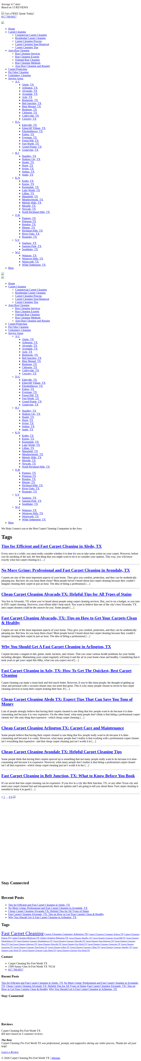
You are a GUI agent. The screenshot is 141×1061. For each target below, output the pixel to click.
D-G (17, 121)
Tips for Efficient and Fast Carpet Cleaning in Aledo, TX (51, 546)
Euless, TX (28, 134)
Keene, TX (28, 184)
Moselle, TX (29, 205)
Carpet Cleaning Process (28, 41)
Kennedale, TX (30, 187)
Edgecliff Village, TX (34, 128)
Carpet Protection (17, 69)
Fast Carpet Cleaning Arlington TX (23, 944)
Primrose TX (29, 221)
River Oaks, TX (31, 233)
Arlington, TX (30, 87)
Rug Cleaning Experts (27, 56)
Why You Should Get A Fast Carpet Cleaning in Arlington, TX (56, 646)
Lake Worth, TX (31, 190)
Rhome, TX (28, 227)
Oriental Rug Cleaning (27, 59)
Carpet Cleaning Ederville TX (49, 944)
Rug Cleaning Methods (27, 62)
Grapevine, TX (30, 149)
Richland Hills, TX (32, 230)
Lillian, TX (28, 193)
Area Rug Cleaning (18, 50)
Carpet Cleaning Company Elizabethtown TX (34, 941)
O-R (17, 215)
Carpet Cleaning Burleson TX (25, 938)
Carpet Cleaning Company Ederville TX (69, 941)
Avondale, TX (30, 94)
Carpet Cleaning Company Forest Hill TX (109, 938)
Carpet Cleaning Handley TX (80, 938)
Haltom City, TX (31, 159)
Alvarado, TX (29, 90)
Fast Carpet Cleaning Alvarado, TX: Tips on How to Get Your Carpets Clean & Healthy (56, 914)
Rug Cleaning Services (27, 53)
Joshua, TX (28, 171)
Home (11, 28)
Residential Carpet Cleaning (30, 38)
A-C (17, 81)
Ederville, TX (29, 125)
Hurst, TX (27, 165)
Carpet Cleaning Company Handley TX (116, 947)
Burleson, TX (29, 109)
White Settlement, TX (34, 264)
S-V (17, 240)
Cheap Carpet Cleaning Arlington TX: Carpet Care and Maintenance (62, 728)
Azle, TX (27, 97)
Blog (11, 267)
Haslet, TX (28, 162)
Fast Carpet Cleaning (22, 933)
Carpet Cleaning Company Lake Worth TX (39, 950)
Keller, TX (28, 180)
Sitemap (55, 1058)
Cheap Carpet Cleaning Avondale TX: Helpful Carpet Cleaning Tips (61, 751)
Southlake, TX (30, 249)
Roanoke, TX (29, 236)
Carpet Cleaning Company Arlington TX (66, 934)
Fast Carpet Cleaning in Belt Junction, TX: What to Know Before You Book (68, 775)
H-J (17, 153)
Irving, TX (28, 168)
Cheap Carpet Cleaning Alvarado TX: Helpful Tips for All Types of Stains (66, 594)
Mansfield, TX (30, 196)
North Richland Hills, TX (36, 212)
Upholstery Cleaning (19, 75)
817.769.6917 (9, 16)
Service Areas (15, 78)
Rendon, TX (29, 224)
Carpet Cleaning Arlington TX (54, 938)
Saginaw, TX (29, 243)
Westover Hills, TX (32, 258)
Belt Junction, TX (31, 103)
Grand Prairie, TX (32, 146)
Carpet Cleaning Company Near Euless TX (30, 947)
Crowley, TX (29, 118)
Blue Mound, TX (31, 106)
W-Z (17, 252)
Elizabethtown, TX (32, 131)
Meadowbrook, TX (32, 199)
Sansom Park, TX (31, 246)
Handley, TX (29, 156)
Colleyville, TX (30, 115)
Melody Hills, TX (31, 202)
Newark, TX (29, 208)
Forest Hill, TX (30, 140)
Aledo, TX (28, 84)
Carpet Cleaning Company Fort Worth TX (73, 950)
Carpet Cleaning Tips (26, 47)
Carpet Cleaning (17, 31)
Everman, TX (29, 137)
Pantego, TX (29, 218)
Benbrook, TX (30, 100)
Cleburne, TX (29, 112)
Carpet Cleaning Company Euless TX (106, 934)
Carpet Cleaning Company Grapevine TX (104, 944)
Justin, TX (27, 174)
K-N (17, 177)
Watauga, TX (29, 255)
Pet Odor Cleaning (18, 72)
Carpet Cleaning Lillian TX (58, 947)
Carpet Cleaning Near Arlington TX (100, 941)
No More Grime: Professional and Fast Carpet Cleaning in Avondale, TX (65, 570)
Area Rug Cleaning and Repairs (32, 66)
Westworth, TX (30, 261)
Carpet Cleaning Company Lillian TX (85, 947)
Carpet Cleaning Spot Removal (32, 44)
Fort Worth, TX (30, 143)
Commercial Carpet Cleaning (31, 34)
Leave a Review (10, 1052)
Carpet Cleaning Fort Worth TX (74, 944)
